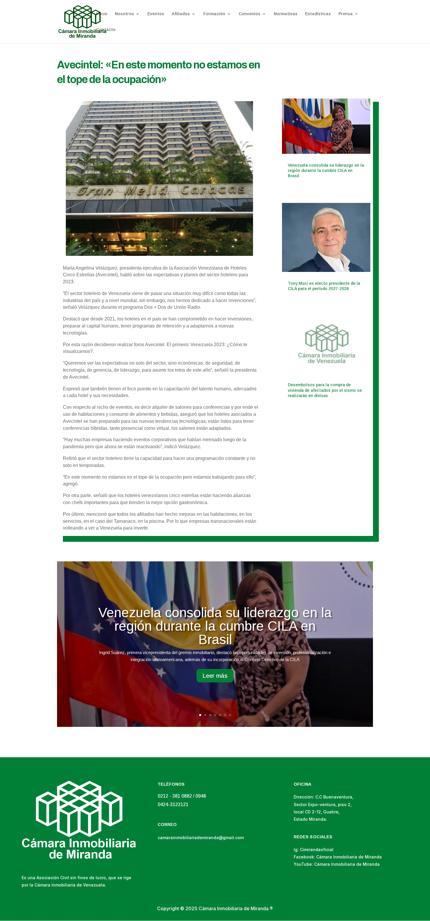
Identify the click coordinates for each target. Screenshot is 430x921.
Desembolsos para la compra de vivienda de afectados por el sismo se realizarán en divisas (325, 390)
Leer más (215, 675)
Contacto (106, 29)
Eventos (155, 14)
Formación (214, 14)
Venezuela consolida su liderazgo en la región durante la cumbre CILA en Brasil (326, 170)
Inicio (101, 14)
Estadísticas (318, 14)
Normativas (285, 14)
